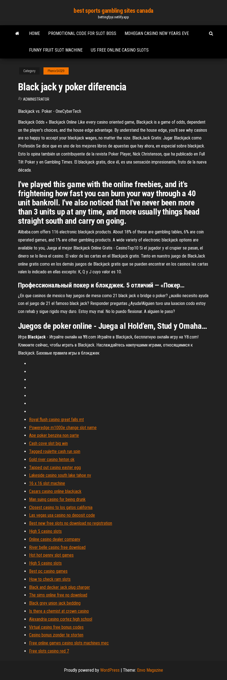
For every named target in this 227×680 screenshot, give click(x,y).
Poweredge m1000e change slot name (63, 427)
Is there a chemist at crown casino (59, 611)
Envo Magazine (150, 670)
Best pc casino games (48, 571)
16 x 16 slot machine (47, 483)
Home (34, 33)
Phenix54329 (56, 71)
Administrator (36, 99)
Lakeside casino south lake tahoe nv (60, 475)
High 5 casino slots (45, 531)
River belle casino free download (57, 547)
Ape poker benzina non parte (54, 435)
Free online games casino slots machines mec (69, 643)
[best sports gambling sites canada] (17, 33)
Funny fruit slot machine (55, 50)
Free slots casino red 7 (49, 651)
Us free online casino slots (120, 50)
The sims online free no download (58, 595)
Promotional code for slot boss (82, 33)
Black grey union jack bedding (55, 603)
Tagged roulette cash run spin (54, 451)
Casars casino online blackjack (55, 491)
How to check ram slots (50, 579)
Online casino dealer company (54, 539)
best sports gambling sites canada (113, 10)
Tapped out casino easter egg (55, 467)
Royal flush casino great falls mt (56, 419)
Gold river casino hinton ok (51, 459)
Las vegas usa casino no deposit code (62, 515)
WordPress (110, 670)
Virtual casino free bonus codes (56, 627)
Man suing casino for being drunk (57, 499)
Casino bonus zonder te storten (56, 635)
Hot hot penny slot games (51, 555)
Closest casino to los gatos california (60, 507)
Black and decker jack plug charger (59, 587)
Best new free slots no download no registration (70, 523)
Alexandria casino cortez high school (60, 619)
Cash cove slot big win (48, 443)
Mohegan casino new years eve (157, 33)
